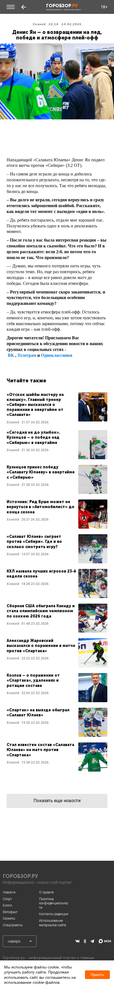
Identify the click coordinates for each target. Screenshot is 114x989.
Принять (97, 975)
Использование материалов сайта (52, 923)
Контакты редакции (53, 914)
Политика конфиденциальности (53, 903)
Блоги (7, 905)
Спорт (7, 899)
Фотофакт (10, 912)
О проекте (46, 892)
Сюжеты (9, 918)
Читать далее (57, 408)
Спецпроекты (13, 925)
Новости (9, 892)
